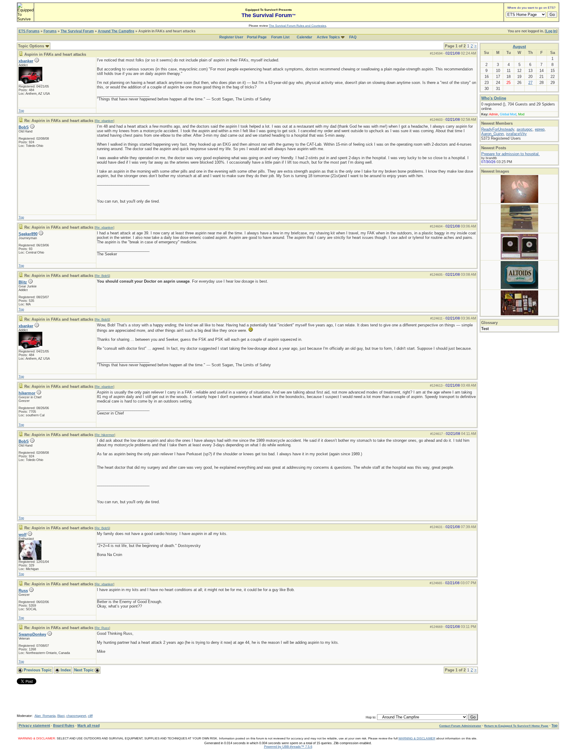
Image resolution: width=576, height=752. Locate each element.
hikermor (27, 393)
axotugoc (524, 129)
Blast (60, 716)
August (519, 46)
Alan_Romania (45, 716)
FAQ (352, 37)
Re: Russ (102, 628)
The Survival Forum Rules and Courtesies (297, 25)
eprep (539, 129)
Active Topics (328, 37)
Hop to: (371, 717)
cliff (90, 716)
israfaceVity (516, 134)
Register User (231, 37)
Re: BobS (102, 276)
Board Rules (63, 726)
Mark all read (88, 726)
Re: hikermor (104, 435)
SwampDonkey (32, 634)
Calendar (304, 37)
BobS (24, 127)
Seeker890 (28, 234)
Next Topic (84, 670)
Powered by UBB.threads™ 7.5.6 (288, 746)
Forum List (280, 37)
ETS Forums (29, 31)
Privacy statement (34, 726)
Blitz (23, 282)
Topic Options (31, 46)
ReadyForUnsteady (497, 129)
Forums (50, 31)
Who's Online (493, 98)
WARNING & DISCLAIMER (416, 738)
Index (65, 670)
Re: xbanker (104, 121)
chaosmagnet (76, 716)
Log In (551, 31)
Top (21, 110)
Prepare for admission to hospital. (510, 154)
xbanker (26, 61)
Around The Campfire (116, 31)
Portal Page (257, 37)
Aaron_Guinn (492, 134)
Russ (23, 590)
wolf (22, 534)
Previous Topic (37, 670)
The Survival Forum (77, 31)
